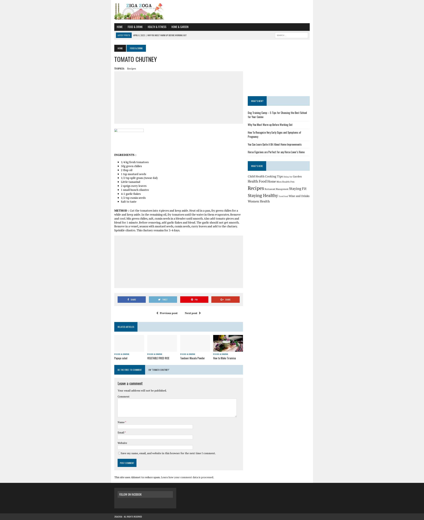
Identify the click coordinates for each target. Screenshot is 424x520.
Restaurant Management (277, 189)
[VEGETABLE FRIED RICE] (162, 349)
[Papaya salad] (129, 349)
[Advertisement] (178, 97)
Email (121, 432)
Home (120, 27)
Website (122, 443)
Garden (297, 176)
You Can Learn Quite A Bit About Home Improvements (275, 144)
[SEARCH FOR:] (291, 35)
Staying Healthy (263, 195)
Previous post (169, 313)
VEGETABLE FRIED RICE (158, 358)
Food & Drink (135, 27)
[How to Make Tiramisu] (228, 349)
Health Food (257, 181)
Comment (124, 396)
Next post (191, 313)
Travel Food (283, 196)
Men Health (283, 181)
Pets (292, 181)
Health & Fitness (157, 27)
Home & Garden (179, 27)
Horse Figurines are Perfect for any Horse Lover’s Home (276, 152)
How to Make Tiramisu (224, 358)
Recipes (131, 68)
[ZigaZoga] (212, 11)
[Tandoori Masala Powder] (195, 349)
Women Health (259, 201)
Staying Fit (298, 188)
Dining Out (288, 177)
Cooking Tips (274, 176)
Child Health (256, 176)
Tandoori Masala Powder (192, 358)
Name (121, 422)
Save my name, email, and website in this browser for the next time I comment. (168, 453)
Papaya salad (120, 358)
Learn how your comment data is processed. (187, 477)
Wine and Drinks (299, 196)
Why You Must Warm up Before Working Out (270, 125)
